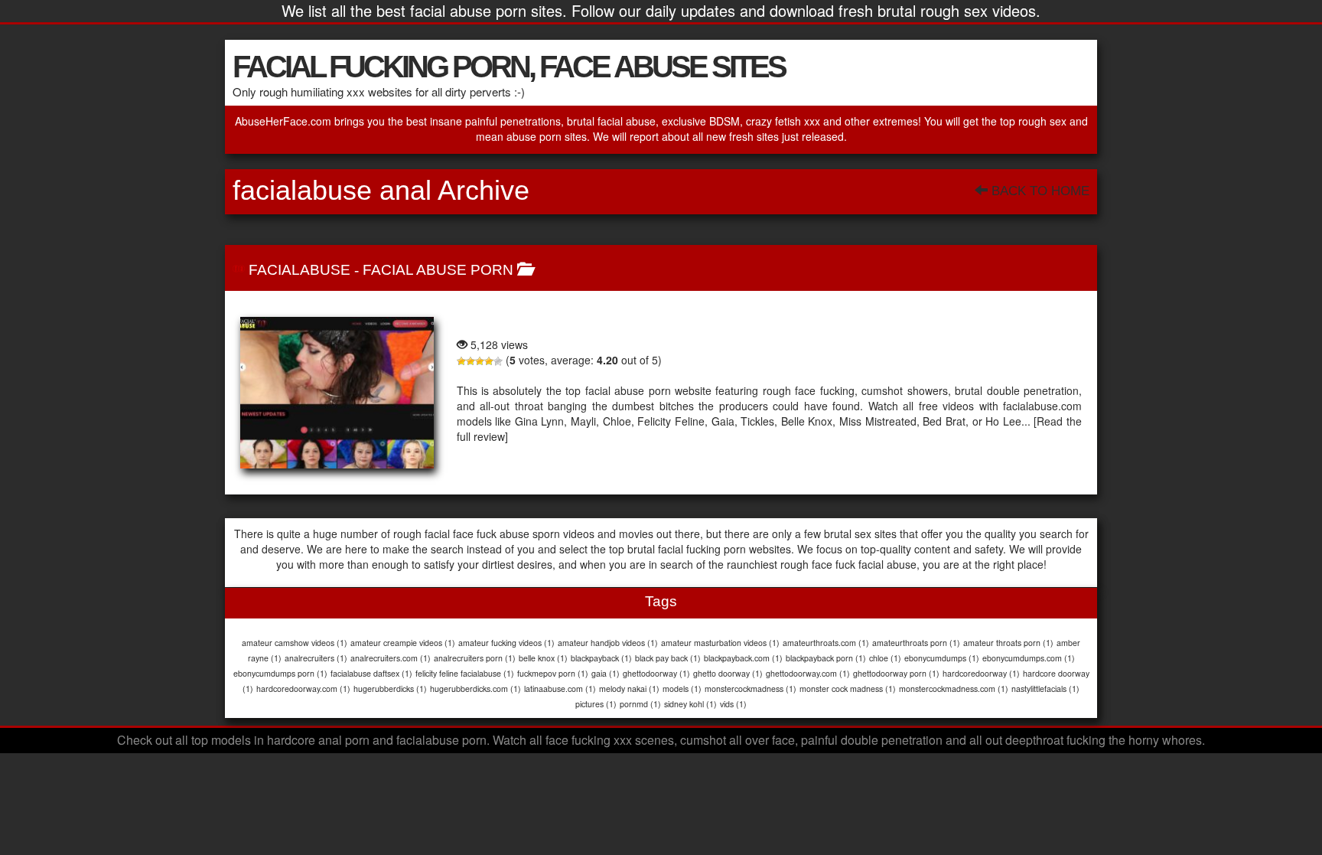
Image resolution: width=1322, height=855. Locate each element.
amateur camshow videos (294, 642)
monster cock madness (847, 688)
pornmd (640, 704)
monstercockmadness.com (953, 688)
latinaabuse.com (560, 688)
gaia (605, 673)
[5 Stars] (498, 361)
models (682, 688)
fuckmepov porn (552, 673)
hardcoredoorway (981, 673)
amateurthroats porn (916, 642)
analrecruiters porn (475, 658)
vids (733, 704)
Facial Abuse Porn (438, 270)
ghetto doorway (728, 673)
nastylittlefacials (1045, 688)
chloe (885, 658)
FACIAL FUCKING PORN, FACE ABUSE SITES (509, 66)
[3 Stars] (479, 361)
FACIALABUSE (299, 270)
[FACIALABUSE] (337, 392)
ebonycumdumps (941, 658)
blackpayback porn (826, 658)
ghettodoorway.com (808, 673)
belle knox (543, 658)
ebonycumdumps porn (280, 673)
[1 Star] (461, 361)
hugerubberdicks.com (475, 688)
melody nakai (629, 688)
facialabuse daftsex (371, 673)
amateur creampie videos (402, 642)
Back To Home (1038, 191)
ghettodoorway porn (896, 673)
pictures (596, 704)
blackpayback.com (743, 658)
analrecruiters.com (390, 658)
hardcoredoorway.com (303, 688)
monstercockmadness (750, 688)
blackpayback (601, 658)
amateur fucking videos (506, 642)
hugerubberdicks (390, 688)
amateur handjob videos (608, 642)
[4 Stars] (488, 361)
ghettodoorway (656, 673)
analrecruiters (316, 658)
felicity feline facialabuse (464, 673)
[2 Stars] (470, 361)
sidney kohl (690, 704)
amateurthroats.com (826, 642)
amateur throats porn (1008, 642)
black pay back (668, 658)
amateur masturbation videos (720, 642)
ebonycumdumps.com (1028, 658)
